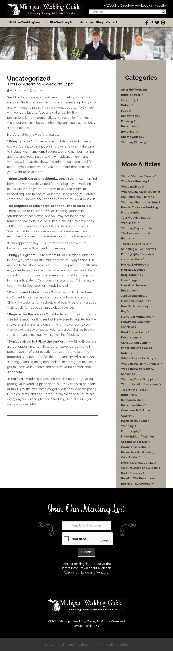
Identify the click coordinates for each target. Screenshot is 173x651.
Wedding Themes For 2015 (139, 202)
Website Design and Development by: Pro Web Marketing (86, 644)
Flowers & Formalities (136, 316)
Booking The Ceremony (137, 483)
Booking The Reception (137, 478)
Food (124, 110)
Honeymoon (129, 116)
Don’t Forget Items (134, 332)
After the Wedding (134, 89)
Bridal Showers (131, 473)
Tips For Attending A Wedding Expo (40, 84)
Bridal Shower (130, 94)
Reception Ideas (132, 405)
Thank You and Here (135, 243)
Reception (128, 126)
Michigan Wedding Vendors (27, 22)
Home (78, 626)
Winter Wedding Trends (137, 176)
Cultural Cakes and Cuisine (139, 468)
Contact (111, 22)
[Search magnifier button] (163, 11)
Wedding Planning (133, 142)
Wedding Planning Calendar (140, 363)
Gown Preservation (134, 447)
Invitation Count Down (136, 301)
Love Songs (129, 280)
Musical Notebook (133, 264)
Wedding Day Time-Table (138, 228)
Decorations (129, 337)
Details (126, 105)
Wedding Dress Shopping (138, 379)
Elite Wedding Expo (63, 22)
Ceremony (128, 100)
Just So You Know (133, 295)
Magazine (86, 22)
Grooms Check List (134, 441)
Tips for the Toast (133, 389)
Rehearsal (128, 131)
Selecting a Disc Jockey (137, 249)
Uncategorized (131, 137)
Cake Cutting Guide (134, 342)
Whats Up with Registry (137, 358)
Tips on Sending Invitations (139, 384)
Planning (127, 121)
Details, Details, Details (137, 462)
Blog (99, 22)
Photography (130, 431)
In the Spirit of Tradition (137, 436)
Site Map (92, 626)
